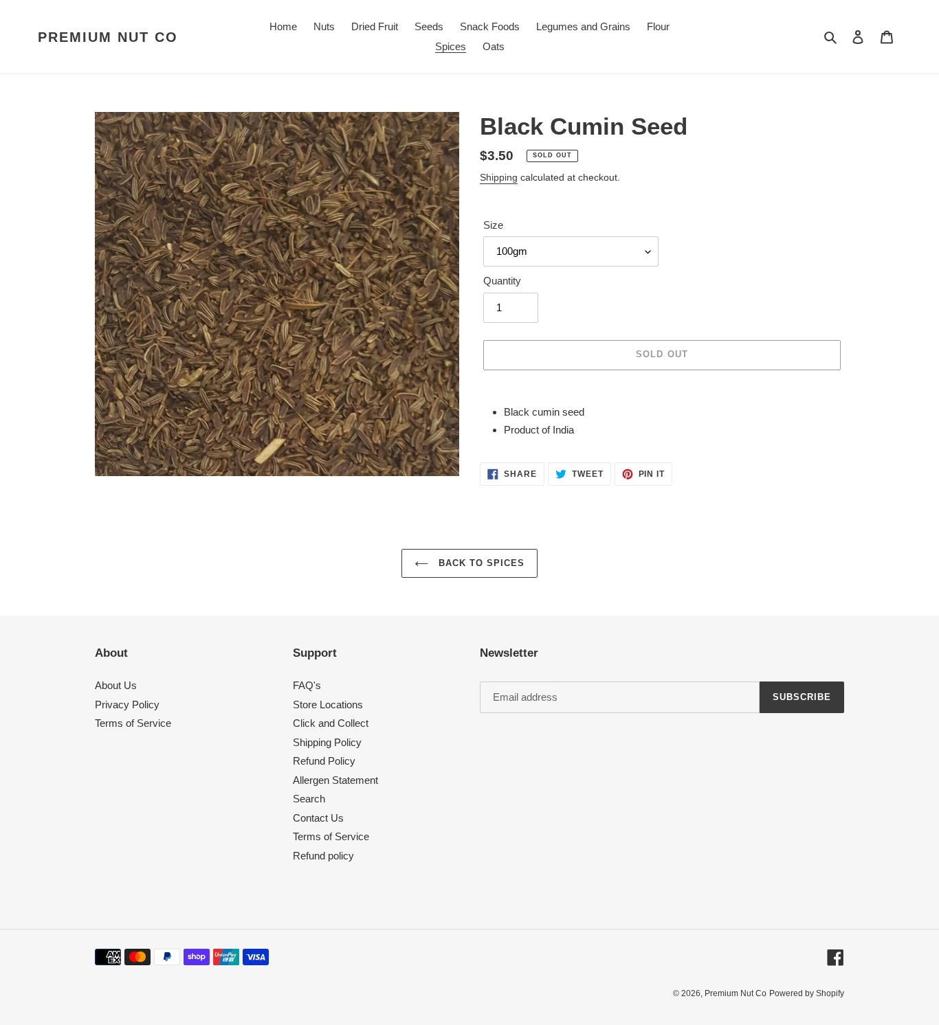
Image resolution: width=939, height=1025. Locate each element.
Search (309, 798)
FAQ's (307, 685)
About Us (116, 685)
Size (493, 225)
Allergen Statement (335, 780)
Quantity (502, 280)
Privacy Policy (127, 704)
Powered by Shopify (806, 993)
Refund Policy (324, 761)
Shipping (499, 177)
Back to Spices (480, 563)
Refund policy (323, 855)
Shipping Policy (327, 742)
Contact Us (318, 818)
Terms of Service (133, 723)
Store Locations (328, 704)
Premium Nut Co (108, 37)
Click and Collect (330, 723)
